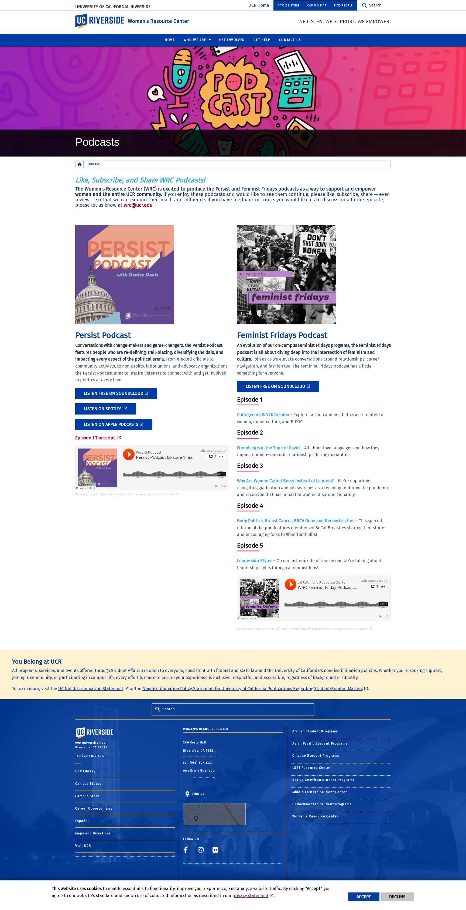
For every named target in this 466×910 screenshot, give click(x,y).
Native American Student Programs (323, 780)
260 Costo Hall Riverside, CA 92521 (199, 746)
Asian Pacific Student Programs (320, 743)
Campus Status (88, 784)
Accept (364, 896)
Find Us (197, 794)
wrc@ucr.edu (138, 205)
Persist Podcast (85, 494)
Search (375, 5)
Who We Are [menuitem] (195, 40)
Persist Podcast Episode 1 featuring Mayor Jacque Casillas (137, 494)
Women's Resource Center (158, 21)
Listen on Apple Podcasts (111, 424)
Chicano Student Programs (315, 756)
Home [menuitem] (170, 40)
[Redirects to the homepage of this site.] (80, 164)
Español (82, 821)
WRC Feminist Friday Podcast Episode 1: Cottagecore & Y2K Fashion (325, 628)
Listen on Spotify (103, 408)
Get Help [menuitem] (261, 40)
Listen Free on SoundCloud (113, 393)
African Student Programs (315, 731)
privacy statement (250, 895)
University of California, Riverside (112, 6)
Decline (397, 896)
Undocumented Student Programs (322, 804)
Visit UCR (83, 846)
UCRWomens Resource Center (256, 628)
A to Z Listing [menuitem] (288, 5)
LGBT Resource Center (311, 768)
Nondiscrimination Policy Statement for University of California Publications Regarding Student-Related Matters (252, 688)
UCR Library (85, 771)
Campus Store (87, 796)
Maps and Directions (93, 833)
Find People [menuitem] (343, 5)
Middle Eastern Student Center (319, 792)
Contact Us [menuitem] (290, 40)
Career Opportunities (93, 808)
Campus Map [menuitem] (316, 5)
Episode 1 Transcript (95, 437)
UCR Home (258, 5)
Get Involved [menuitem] (232, 40)
